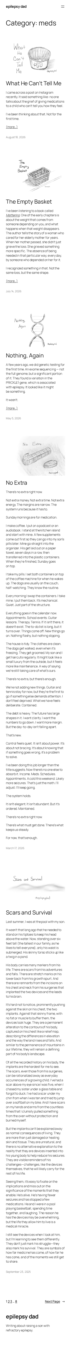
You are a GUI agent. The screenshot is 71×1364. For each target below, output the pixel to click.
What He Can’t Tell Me (33, 83)
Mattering (13, 215)
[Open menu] (62, 6)
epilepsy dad (16, 6)
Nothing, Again (25, 355)
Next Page (55, 1301)
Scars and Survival (29, 912)
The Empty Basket (29, 201)
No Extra (16, 483)
